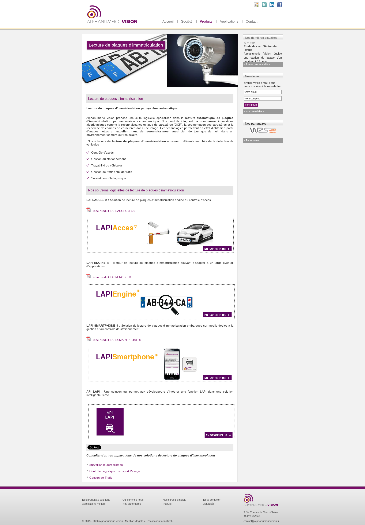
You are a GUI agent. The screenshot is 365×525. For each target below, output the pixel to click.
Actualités (208, 504)
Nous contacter (212, 500)
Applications (229, 21)
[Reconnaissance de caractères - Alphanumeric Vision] (263, 506)
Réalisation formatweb (160, 521)
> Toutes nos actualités (257, 64)
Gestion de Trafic (100, 477)
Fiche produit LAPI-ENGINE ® (111, 277)
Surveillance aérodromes (106, 464)
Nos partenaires (132, 504)
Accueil (168, 21)
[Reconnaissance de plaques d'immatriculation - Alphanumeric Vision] (161, 253)
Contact (251, 21)
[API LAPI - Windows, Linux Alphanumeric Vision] (161, 439)
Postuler (167, 504)
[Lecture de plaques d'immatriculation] (161, 319)
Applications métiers (93, 504)
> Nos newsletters (254, 111)
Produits (206, 21)
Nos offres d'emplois (174, 500)
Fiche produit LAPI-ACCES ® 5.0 (113, 211)
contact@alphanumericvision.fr (261, 521)
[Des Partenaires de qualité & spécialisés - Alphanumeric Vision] (259, 130)
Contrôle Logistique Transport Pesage (114, 471)
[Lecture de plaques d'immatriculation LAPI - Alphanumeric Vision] (122, 27)
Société (186, 21)
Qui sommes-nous (133, 500)
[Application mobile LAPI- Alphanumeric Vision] (161, 382)
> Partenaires (251, 140)
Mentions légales (135, 521)
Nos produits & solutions (96, 500)
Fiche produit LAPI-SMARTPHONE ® (116, 340)
